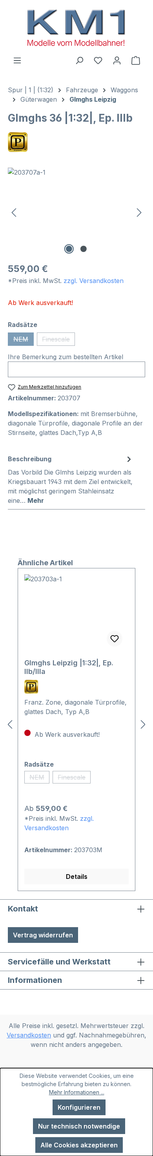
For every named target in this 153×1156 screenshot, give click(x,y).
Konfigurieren (79, 1107)
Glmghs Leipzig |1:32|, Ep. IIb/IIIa (68, 667)
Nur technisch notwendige (79, 1126)
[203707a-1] (76, 212)
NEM (23, 340)
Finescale (58, 340)
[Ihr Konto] (116, 60)
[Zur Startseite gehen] (76, 27)
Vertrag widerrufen (43, 935)
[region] (76, 212)
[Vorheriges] (14, 212)
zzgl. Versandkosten (94, 281)
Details (76, 876)
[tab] (70, 479)
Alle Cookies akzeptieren (79, 1145)
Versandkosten (29, 1035)
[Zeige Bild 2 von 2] (83, 249)
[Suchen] (79, 60)
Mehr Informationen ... (76, 1092)
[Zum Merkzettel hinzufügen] (114, 638)
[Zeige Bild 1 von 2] (69, 249)
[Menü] (17, 60)
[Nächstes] (139, 212)
